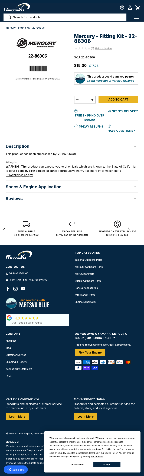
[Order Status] (122, 7)
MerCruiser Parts (84, 273)
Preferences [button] (97, 456)
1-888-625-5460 (18, 273)
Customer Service (16, 354)
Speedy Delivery (125, 111)
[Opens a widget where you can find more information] (16, 469)
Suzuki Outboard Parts (88, 280)
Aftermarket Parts (85, 294)
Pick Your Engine (90, 352)
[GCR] (9, 318)
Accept (106, 464)
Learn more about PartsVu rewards (110, 80)
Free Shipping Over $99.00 (89, 117)
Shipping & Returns (17, 361)
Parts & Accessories (86, 287)
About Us (11, 340)
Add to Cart (118, 99)
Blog (8, 347)
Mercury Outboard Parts (89, 266)
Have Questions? (121, 130)
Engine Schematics (86, 301)
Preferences (77, 464)
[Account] (130, 7)
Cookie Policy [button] (110, 453)
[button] (137, 7)
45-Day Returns (90, 126)
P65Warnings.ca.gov (19, 175)
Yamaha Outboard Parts (88, 259)
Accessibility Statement (19, 368)
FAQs (9, 375)
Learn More (17, 416)
